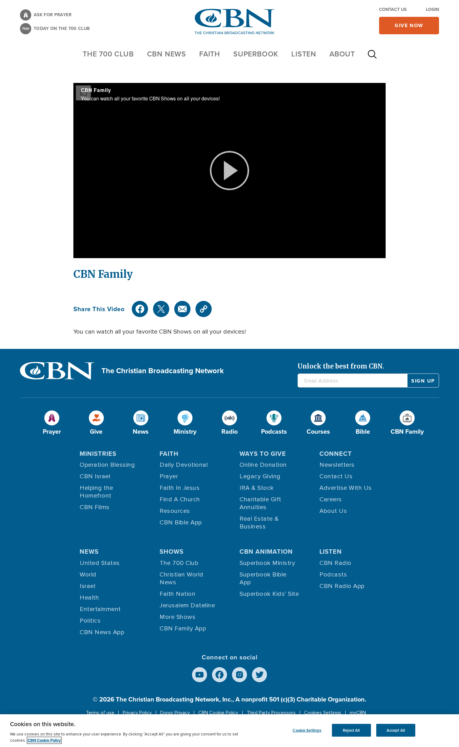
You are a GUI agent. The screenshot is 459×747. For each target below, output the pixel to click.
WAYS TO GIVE (262, 453)
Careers (330, 499)
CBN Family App (183, 628)
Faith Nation (177, 594)
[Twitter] (161, 309)
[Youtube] (199, 674)
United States (100, 563)
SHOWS (172, 551)
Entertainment (100, 609)
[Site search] (372, 57)
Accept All (396, 730)
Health (89, 597)
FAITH (209, 54)
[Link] (203, 309)
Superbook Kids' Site (269, 594)
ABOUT (342, 54)
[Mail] (182, 309)
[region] (229, 730)
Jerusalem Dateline (187, 605)
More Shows (177, 617)
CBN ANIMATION (266, 551)
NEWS (89, 551)
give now (409, 25)
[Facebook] (140, 309)
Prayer (169, 476)
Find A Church (180, 499)
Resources (175, 511)
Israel (87, 586)
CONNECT (335, 453)
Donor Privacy (175, 713)
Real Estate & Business (259, 522)
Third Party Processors (271, 713)
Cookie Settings (307, 730)
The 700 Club (108, 54)
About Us (333, 511)
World (88, 574)
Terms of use (100, 713)
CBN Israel (95, 476)
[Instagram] (239, 674)
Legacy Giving (260, 476)
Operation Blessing (107, 465)
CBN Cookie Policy (218, 713)
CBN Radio (335, 563)
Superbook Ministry (267, 563)
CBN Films (95, 507)
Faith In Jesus (180, 488)
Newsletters (337, 465)
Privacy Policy (137, 713)
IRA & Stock (256, 488)
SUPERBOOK (255, 54)
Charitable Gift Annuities (260, 503)
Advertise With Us (345, 488)
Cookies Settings (322, 713)
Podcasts (333, 574)
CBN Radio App (342, 586)
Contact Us (393, 9)
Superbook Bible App (263, 578)
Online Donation (263, 465)
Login (432, 9)
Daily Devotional (184, 465)
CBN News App (102, 632)
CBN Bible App (181, 522)
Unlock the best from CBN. (341, 366)
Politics (90, 620)
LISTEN (303, 54)
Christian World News (182, 578)
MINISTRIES (98, 453)
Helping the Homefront (96, 491)
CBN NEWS (166, 54)
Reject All (351, 730)
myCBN (358, 713)
